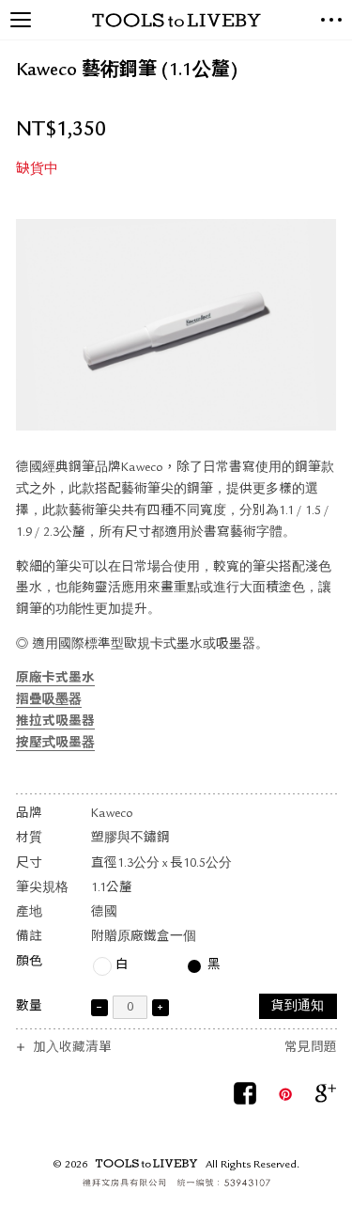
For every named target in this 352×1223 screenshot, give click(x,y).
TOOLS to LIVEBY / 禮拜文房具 (176, 20)
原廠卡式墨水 (55, 679)
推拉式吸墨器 (55, 722)
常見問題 (310, 1049)
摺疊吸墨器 (49, 701)
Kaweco (112, 814)
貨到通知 (297, 1007)
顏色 (29, 962)
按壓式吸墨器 (55, 744)
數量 (29, 1007)
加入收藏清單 (72, 1049)
